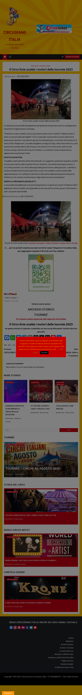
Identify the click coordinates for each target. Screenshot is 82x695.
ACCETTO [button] (44, 352)
